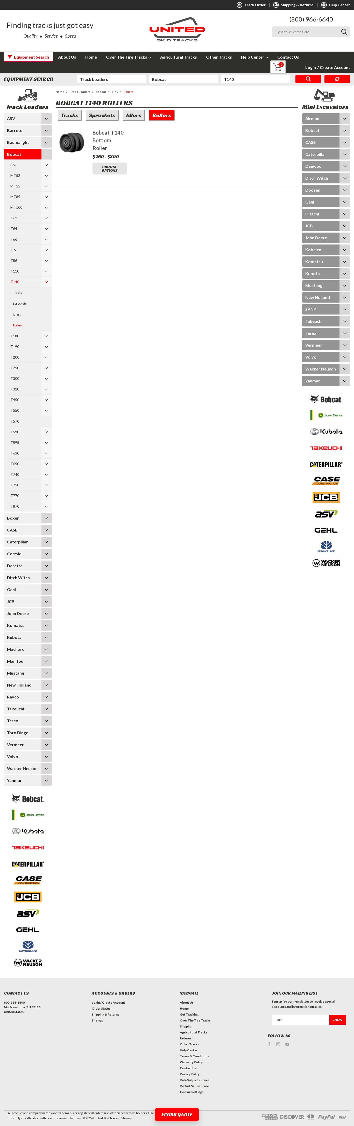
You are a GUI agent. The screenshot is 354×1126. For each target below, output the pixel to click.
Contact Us (288, 56)
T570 (14, 421)
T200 (14, 357)
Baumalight (18, 142)
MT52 (15, 175)
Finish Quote (176, 1114)
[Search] (308, 79)
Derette (15, 565)
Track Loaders (80, 92)
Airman (312, 118)
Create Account (333, 67)
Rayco (13, 696)
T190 (14, 346)
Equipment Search (31, 56)
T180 (14, 336)
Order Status (101, 1008)
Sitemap (97, 1020)
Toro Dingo (18, 732)
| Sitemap (125, 1118)
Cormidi (15, 553)
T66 (13, 239)
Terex (12, 720)
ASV (11, 118)
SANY (310, 309)
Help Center (253, 56)
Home (91, 56)
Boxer (13, 517)
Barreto (15, 130)
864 (13, 165)
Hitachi (312, 213)
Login (310, 67)
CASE (12, 529)
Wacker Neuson (22, 768)
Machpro (16, 649)
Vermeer (15, 744)
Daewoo (313, 166)
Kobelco (313, 249)
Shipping (186, 1026)
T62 (13, 218)
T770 (14, 495)
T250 (14, 368)
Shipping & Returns (105, 1014)
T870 (14, 506)
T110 (14, 271)
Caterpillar (17, 541)
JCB (11, 601)
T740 (14, 474)
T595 (14, 442)
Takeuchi (15, 708)
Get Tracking (189, 1014)
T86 (13, 260)
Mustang (15, 672)
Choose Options (110, 168)
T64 (13, 228)
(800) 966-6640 (311, 19)
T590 (14, 432)
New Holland (19, 684)
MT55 (15, 186)
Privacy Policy (190, 1074)
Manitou (15, 661)
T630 (14, 453)
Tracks (17, 293)
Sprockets (20, 303)
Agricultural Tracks (178, 56)
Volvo (12, 756)
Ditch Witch (18, 577)
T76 (13, 250)
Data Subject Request (195, 1080)
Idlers (17, 314)
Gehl (11, 589)
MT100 (16, 207)
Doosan (312, 189)
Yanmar (14, 780)
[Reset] (337, 79)
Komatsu (16, 625)
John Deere (18, 613)
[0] (274, 67)
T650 (14, 463)
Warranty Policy (191, 1062)
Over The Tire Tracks (127, 56)
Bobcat (14, 154)
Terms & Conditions (194, 1056)
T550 (14, 410)
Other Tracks (219, 56)
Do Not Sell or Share (194, 1086)
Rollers (18, 325)
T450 (14, 399)
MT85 (15, 196)
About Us (67, 56)
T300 (14, 378)
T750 (14, 485)
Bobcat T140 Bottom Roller (108, 140)
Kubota (14, 637)
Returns (186, 1038)
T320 (14, 389)
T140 (14, 281)
